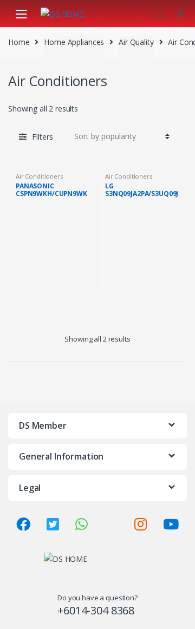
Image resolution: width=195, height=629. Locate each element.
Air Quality (136, 42)
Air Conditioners (39, 176)
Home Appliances (74, 42)
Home (18, 42)
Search (158, 13)
